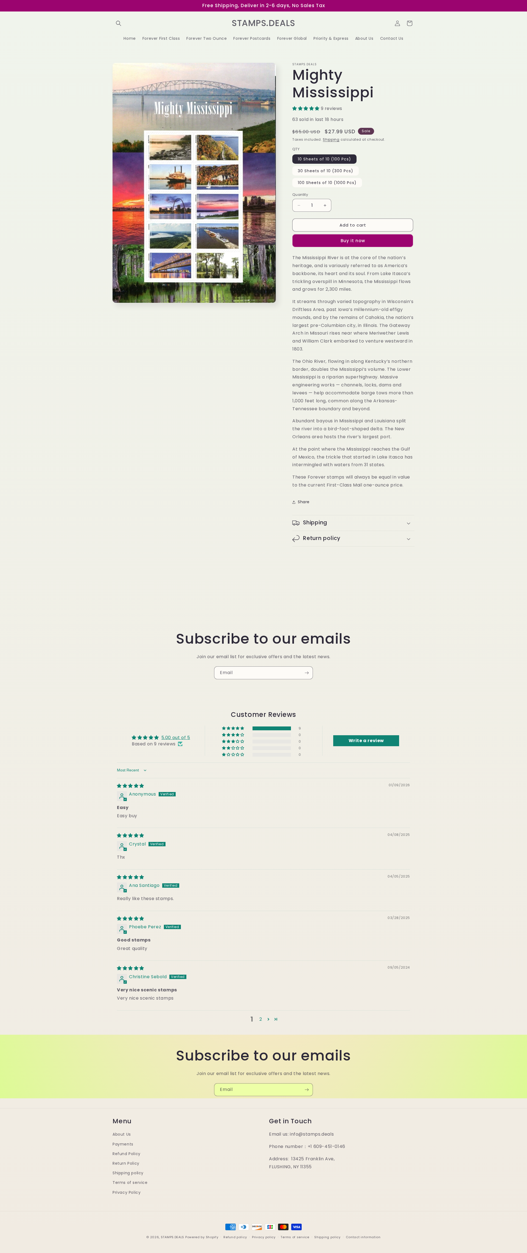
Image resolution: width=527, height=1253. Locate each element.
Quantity (300, 194)
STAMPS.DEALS (172, 1237)
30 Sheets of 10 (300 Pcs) (325, 171)
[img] (130, 786)
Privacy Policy (127, 1192)
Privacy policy (264, 1237)
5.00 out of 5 (175, 737)
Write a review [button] (366, 740)
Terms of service (130, 1182)
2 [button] (260, 1019)
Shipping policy (128, 1173)
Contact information (363, 1237)
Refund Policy (127, 1153)
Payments (123, 1144)
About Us (122, 1134)
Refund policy (235, 1237)
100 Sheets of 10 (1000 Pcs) (327, 182)
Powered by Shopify (201, 1237)
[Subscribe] (307, 672)
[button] (119, 23)
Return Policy (126, 1163)
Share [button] (304, 502)
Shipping (331, 139)
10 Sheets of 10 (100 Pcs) (324, 159)
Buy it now (353, 241)
